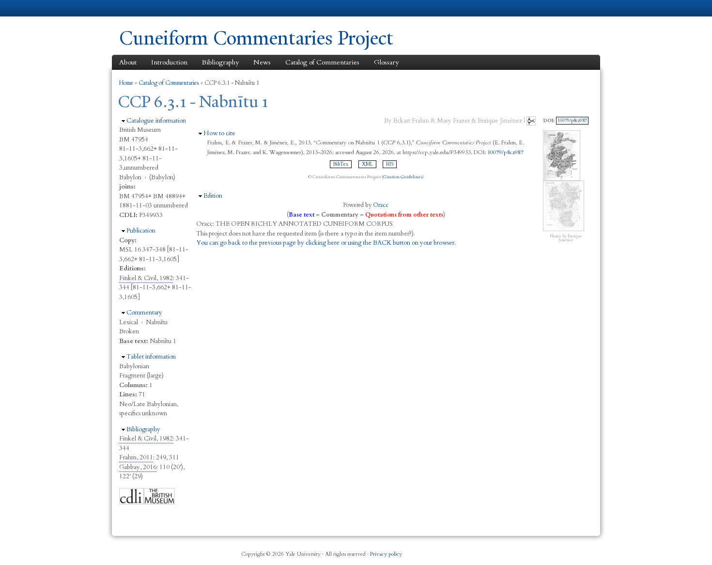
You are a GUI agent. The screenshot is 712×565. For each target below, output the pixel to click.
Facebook (491, 550)
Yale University (146, 8)
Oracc (380, 205)
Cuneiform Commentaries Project (256, 38)
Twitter (514, 550)
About (128, 62)
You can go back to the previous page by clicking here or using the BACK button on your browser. (326, 242)
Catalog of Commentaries (322, 62)
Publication (140, 230)
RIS (389, 164)
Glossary (386, 62)
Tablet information (151, 356)
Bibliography (220, 62)
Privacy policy (386, 554)
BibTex (340, 164)
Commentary (144, 312)
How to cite (219, 133)
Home (126, 83)
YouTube (561, 550)
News (262, 62)
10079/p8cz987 (505, 152)
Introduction (169, 62)
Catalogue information (156, 120)
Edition (212, 195)
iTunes (538, 550)
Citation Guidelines (402, 177)
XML (367, 164)
